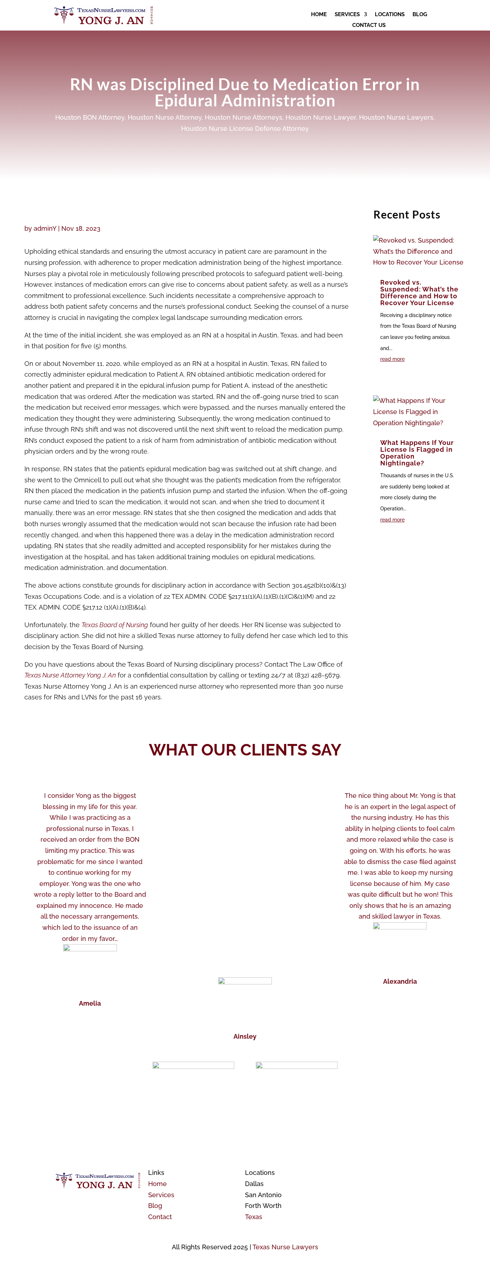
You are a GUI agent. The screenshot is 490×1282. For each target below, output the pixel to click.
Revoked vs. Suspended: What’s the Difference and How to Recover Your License (419, 293)
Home (157, 1183)
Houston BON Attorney (89, 117)
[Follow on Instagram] (390, 1173)
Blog (155, 1205)
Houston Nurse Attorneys (243, 117)
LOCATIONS (390, 15)
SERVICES (347, 15)
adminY (45, 228)
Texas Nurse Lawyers (285, 1247)
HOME (319, 15)
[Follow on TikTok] (376, 1173)
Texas (253, 1217)
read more (392, 359)
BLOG (420, 15)
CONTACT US (369, 25)
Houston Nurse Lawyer (321, 117)
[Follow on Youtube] (362, 1173)
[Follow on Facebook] (347, 1173)
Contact (160, 1217)
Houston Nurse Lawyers (396, 117)
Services (161, 1195)
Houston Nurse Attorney (165, 117)
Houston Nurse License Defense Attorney (245, 128)
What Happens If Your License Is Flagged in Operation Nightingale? (417, 453)
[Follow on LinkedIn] (405, 1173)
